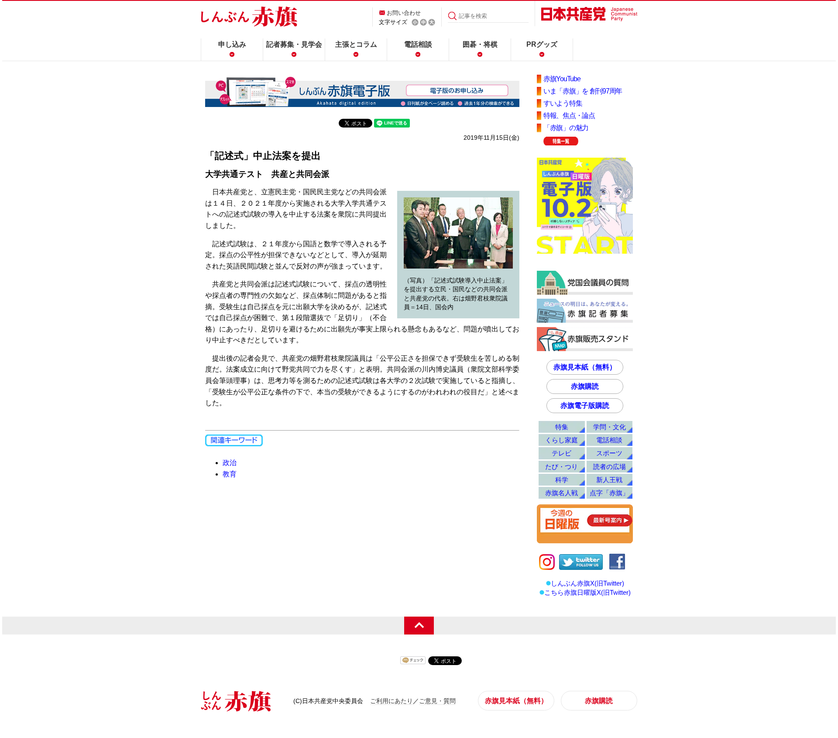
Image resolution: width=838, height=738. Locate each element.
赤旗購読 (585, 386)
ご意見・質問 (437, 700)
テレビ (561, 453)
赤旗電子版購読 (584, 405)
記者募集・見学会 (294, 44)
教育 (230, 474)
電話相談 (418, 44)
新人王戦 (609, 479)
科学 (561, 479)
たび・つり (561, 466)
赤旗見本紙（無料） (584, 367)
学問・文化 (609, 427)
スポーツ (609, 453)
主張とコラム (356, 44)
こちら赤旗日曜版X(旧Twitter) (587, 592)
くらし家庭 (561, 440)
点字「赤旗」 (609, 493)
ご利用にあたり (391, 700)
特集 (561, 427)
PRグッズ (541, 44)
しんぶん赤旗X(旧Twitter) (587, 583)
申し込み (232, 44)
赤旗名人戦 (561, 493)
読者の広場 (609, 466)
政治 (230, 462)
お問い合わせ (404, 13)
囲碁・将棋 (480, 44)
